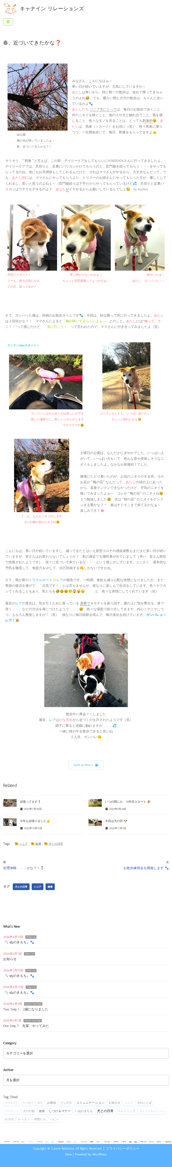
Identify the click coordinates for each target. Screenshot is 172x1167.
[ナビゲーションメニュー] (8, 21)
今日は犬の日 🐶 (116, 821)
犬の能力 (27, 1102)
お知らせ (10, 959)
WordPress (99, 1154)
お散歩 (51, 1103)
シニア (23, 844)
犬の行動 (29, 1111)
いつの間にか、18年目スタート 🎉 (128, 802)
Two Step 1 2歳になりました (25, 1009)
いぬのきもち (84, 1111)
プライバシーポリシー (122, 1148)
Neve (68, 1154)
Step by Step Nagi (33, 1004)
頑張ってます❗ (30, 802)
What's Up (30, 937)
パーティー (12, 1111)
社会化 (9, 1119)
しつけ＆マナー (60, 1111)
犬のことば (144, 1103)
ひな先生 (66, 1102)
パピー (54, 1119)
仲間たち (40, 1119)
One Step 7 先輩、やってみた (26, 1026)
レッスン (24, 1119)
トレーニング (127, 1111)
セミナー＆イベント (152, 1111)
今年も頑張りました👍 (35, 821)
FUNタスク (11, 1102)
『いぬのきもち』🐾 (18, 942)
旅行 (40, 1102)
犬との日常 (55, 844)
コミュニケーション (90, 1103)
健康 (38, 844)
